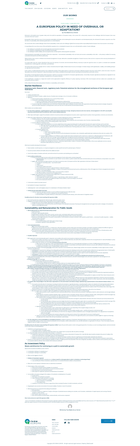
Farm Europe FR (56, 433)
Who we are (38, 8)
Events (54, 8)
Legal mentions (77, 443)
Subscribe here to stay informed (88, 3)
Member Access (71, 3)
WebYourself (90, 443)
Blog (70, 8)
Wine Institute (63, 8)
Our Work (47, 8)
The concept (29, 8)
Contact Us (107, 421)
